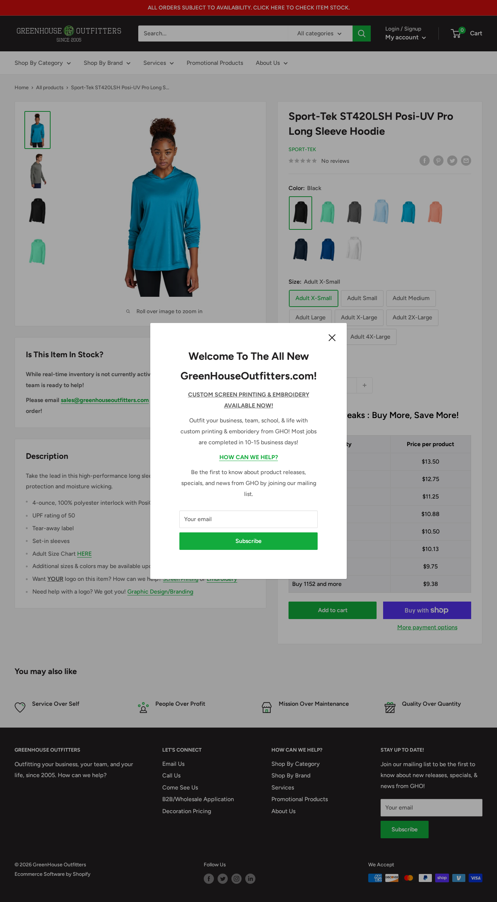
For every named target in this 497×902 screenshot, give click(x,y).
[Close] (332, 337)
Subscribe (248, 540)
